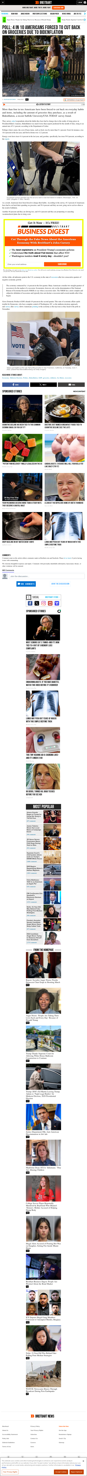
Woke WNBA (66, 14)
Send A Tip (62, 1438)
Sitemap (61, 1442)
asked (14, 121)
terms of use (24, 270)
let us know (67, 558)
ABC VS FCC (77, 14)
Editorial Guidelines (8, 1442)
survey (7, 306)
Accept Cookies (61, 1472)
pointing (35, 306)
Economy (5, 378)
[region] (43, 1466)
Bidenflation (33, 378)
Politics (25, 378)
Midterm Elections (40, 14)
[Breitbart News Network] (28, 597)
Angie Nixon (25, 14)
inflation (53, 378)
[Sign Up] (58, 8)
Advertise (33, 1434)
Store (32, 1446)
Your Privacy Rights (10, 1472)
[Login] (80, 2)
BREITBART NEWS (44, 1416)
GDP (40, 378)
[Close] (83, 1461)
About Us (5, 1430)
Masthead (5, 1426)
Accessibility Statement (10, 1434)
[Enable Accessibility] (85, 2)
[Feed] (79, 1457)
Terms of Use (6, 1446)
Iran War (14, 14)
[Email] (24, 264)
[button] (3, 2)
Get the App (62, 1430)
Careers (33, 1442)
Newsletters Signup (65, 1434)
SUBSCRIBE (62, 264)
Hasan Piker (54, 14)
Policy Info (5, 1438)
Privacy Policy (35, 1426)
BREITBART (46, 2)
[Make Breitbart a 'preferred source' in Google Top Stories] (74, 99)
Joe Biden (60, 378)
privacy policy (33, 270)
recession (54, 277)
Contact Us (34, 1438)
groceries (46, 378)
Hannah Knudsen (10, 99)
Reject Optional (76, 1472)
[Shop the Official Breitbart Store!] (52, 597)
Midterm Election (16, 378)
